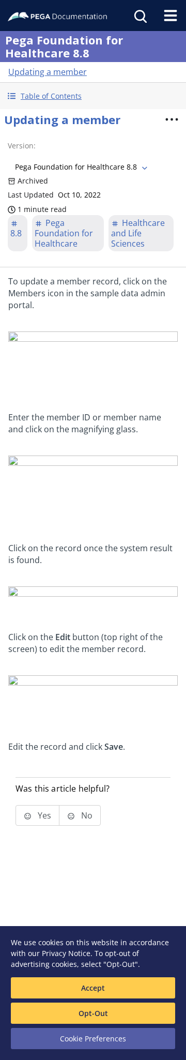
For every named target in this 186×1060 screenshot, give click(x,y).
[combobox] (80, 167)
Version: (22, 145)
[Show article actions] (171, 119)
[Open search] (139, 15)
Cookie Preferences (93, 1038)
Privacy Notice (66, 953)
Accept (93, 988)
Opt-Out (93, 1013)
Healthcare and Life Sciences (138, 233)
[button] (93, 96)
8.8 (16, 233)
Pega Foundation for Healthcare (64, 233)
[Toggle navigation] (170, 15)
